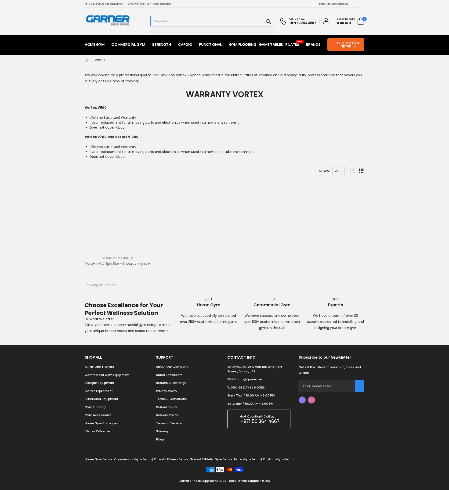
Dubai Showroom (169, 375)
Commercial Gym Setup (133, 459)
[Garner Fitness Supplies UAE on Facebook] (302, 400)
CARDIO (185, 44)
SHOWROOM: (237, 366)
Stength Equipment (99, 383)
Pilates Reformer (97, 431)
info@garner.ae (250, 379)
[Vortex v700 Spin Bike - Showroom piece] (117, 220)
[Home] (86, 60)
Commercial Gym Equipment (107, 375)
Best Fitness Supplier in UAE (250, 481)
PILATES (294, 43)
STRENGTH (161, 44)
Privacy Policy (166, 391)
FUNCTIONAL (210, 44)
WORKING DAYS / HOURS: (246, 387)
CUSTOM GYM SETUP (348, 45)
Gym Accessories (98, 415)
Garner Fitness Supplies (117, 258)
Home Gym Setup (98, 459)
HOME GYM (94, 44)
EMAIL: (232, 379)
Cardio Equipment (99, 391)
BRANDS (313, 44)
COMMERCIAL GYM (128, 44)
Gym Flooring (95, 407)
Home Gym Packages (101, 423)
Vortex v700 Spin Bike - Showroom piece (117, 263)
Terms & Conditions (171, 399)
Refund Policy (166, 407)
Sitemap (162, 431)
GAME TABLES (271, 44)
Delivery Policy (167, 415)
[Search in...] (268, 21)
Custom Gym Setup (278, 459)
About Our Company (172, 366)
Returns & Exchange (171, 383)
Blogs (160, 439)
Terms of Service (168, 423)
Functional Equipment (101, 399)
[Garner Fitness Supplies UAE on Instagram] (311, 400)
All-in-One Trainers (99, 366)
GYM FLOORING (243, 44)
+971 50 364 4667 (259, 421)
